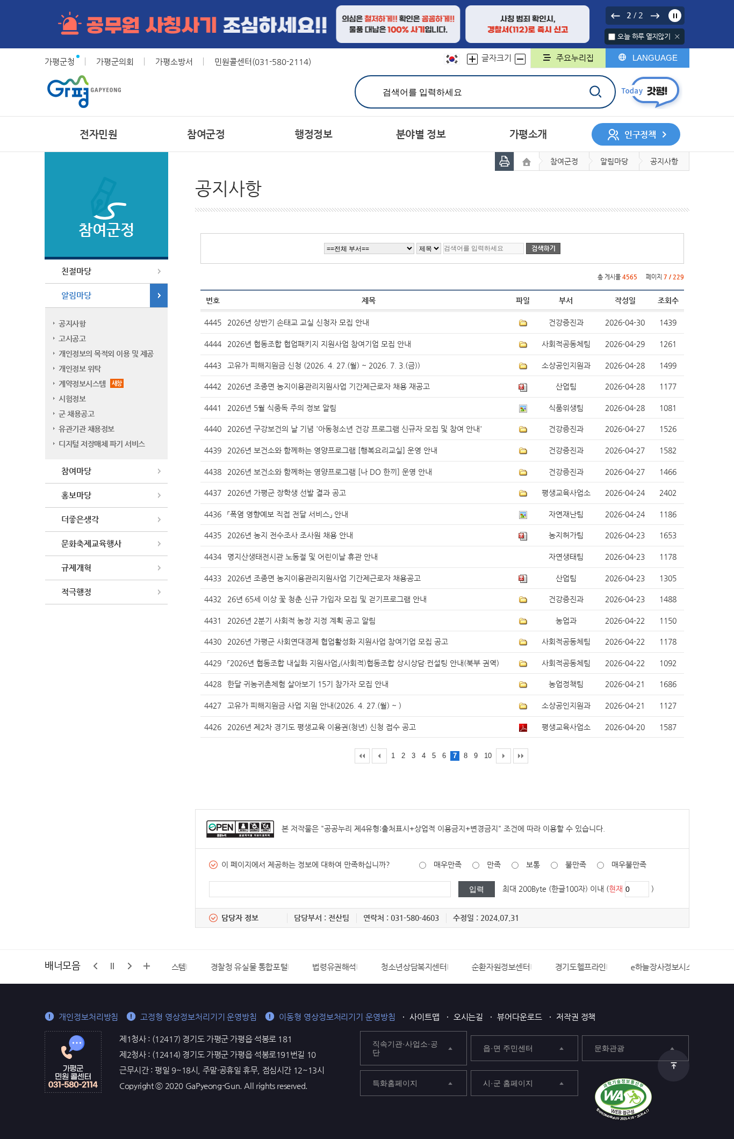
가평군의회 (115, 61)
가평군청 (60, 61)
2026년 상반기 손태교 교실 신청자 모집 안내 (298, 322)
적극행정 (76, 591)
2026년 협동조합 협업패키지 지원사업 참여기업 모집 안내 (319, 344)
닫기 (677, 36)
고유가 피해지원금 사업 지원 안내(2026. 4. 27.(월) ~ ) (314, 705)
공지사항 (72, 323)
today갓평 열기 (650, 92)
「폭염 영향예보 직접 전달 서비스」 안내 (287, 514)
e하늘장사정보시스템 (627, 966)
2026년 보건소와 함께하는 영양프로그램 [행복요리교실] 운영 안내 (332, 450)
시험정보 (72, 398)
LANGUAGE (655, 57)
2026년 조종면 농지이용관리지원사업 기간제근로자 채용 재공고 (328, 386)
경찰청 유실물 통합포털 (210, 966)
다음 (654, 15)
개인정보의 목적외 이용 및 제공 (106, 353)
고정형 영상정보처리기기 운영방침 (198, 1016)
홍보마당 (76, 495)
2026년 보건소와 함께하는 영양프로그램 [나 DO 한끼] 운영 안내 (329, 471)
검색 (595, 91)
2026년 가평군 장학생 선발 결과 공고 (286, 492)
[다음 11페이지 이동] (503, 755)
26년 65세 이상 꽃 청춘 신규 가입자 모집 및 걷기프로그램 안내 (327, 599)
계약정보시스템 (90, 383)
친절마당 (76, 271)
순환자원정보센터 (462, 966)
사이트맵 (424, 1016)
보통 (533, 864)
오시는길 (469, 1016)
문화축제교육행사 (91, 543)
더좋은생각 (80, 519)
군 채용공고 (76, 413)
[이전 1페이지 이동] (379, 755)
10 (488, 756)
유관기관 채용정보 (86, 428)
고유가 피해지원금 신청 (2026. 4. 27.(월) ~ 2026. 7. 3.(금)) (323, 365)
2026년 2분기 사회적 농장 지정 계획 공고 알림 (301, 620)
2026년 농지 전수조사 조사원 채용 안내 (290, 535)
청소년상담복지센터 (375, 966)
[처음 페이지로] (362, 755)
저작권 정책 (576, 1016)
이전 (615, 15)
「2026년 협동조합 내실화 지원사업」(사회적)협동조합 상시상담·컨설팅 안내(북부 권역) (363, 663)
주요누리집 (575, 57)
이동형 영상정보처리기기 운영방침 (337, 1016)
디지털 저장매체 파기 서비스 (102, 443)
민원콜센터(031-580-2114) (262, 61)
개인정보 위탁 (80, 368)
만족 (494, 864)
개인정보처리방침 (88, 1016)
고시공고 (72, 338)
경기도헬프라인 (541, 966)
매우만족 (448, 864)
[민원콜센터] (73, 1061)
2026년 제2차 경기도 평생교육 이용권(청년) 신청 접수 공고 (321, 727)
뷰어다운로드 (519, 1016)
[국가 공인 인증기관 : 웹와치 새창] (623, 1099)
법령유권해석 (296, 966)
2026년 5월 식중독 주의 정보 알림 (281, 407)
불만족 (575, 864)
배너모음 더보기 (146, 966)
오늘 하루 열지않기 (643, 36)
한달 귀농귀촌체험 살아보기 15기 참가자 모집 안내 (307, 684)
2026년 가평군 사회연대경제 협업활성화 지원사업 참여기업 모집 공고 (337, 641)
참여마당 (76, 470)
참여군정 (564, 161)
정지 (674, 15)
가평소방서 (174, 61)
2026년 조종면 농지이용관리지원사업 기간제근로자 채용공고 (324, 578)
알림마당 (76, 295)
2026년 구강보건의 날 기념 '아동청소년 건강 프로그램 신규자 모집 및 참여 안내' (354, 428)
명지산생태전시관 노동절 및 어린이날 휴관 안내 (302, 556)
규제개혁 (76, 567)
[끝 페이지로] (520, 755)
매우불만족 (628, 864)
